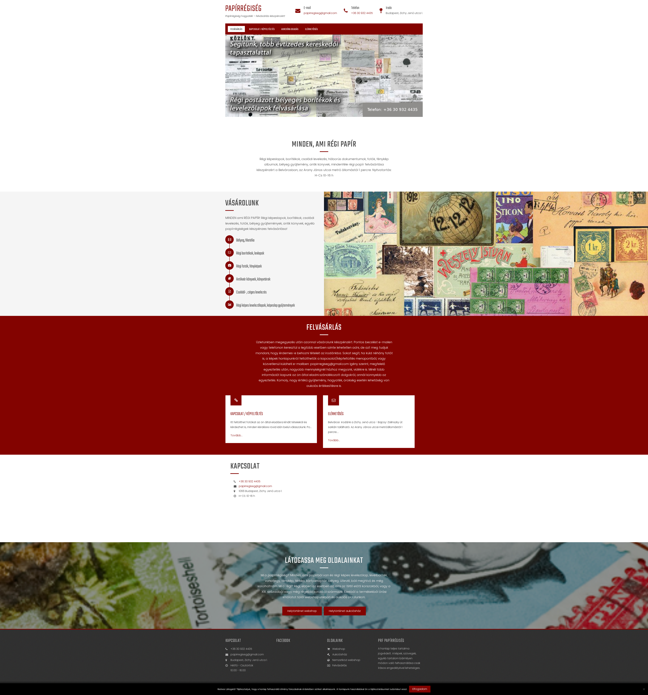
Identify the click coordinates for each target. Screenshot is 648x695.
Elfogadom (419, 689)
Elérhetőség (311, 29)
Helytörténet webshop (302, 611)
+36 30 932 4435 (362, 13)
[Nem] (643, 689)
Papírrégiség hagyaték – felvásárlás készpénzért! (255, 16)
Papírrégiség (243, 8)
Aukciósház (339, 654)
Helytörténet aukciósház (345, 611)
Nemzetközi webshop (346, 660)
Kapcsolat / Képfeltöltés (262, 29)
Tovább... (236, 435)
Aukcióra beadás (289, 29)
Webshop (338, 649)
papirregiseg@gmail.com (320, 13)
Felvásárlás (236, 29)
